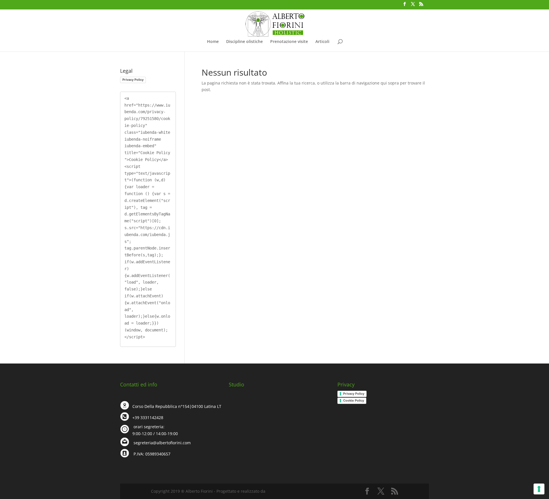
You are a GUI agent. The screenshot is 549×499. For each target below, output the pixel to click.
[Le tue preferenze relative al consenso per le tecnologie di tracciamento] (539, 489)
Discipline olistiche (244, 42)
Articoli (322, 42)
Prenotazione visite (289, 42)
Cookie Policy (353, 400)
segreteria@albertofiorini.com (162, 442)
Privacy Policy (133, 80)
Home (213, 42)
